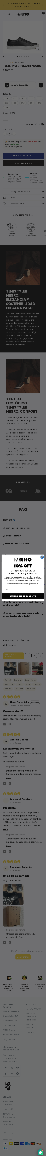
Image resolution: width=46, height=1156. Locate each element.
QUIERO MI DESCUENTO (22, 596)
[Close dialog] (42, 557)
